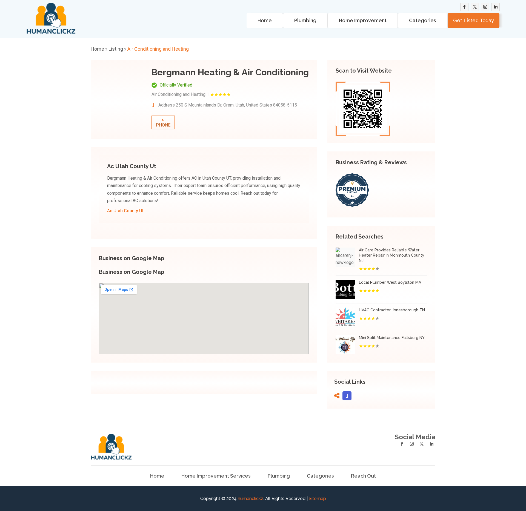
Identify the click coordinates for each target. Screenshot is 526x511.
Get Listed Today (473, 20)
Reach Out (363, 476)
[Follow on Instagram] (485, 7)
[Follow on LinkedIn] (495, 7)
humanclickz (250, 498)
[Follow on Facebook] (464, 7)
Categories (422, 20)
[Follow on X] (475, 7)
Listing (115, 49)
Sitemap (317, 498)
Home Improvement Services (216, 476)
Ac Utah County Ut (125, 210)
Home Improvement (363, 20)
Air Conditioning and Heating (158, 49)
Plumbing (305, 20)
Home (265, 20)
